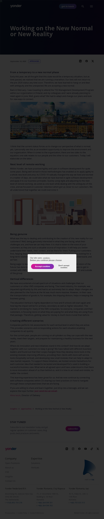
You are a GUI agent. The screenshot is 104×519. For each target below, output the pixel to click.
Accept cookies (42, 266)
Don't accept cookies (63, 266)
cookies (46, 258)
